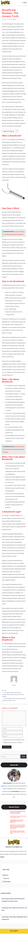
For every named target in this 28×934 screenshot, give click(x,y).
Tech (5, 690)
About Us (5, 875)
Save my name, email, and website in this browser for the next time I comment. (13, 741)
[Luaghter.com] (5, 2)
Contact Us (6, 878)
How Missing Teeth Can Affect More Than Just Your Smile (18, 817)
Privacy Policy (6, 881)
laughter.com (4, 786)
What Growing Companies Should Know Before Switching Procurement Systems (17, 812)
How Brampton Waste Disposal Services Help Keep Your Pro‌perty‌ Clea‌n (17, 832)
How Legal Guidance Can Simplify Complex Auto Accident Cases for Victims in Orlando (13, 694)
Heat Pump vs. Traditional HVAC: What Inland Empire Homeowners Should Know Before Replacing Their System (17, 826)
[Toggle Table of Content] (15, 131)
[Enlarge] (18, 770)
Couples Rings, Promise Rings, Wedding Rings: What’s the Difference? (17, 821)
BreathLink (5, 139)
